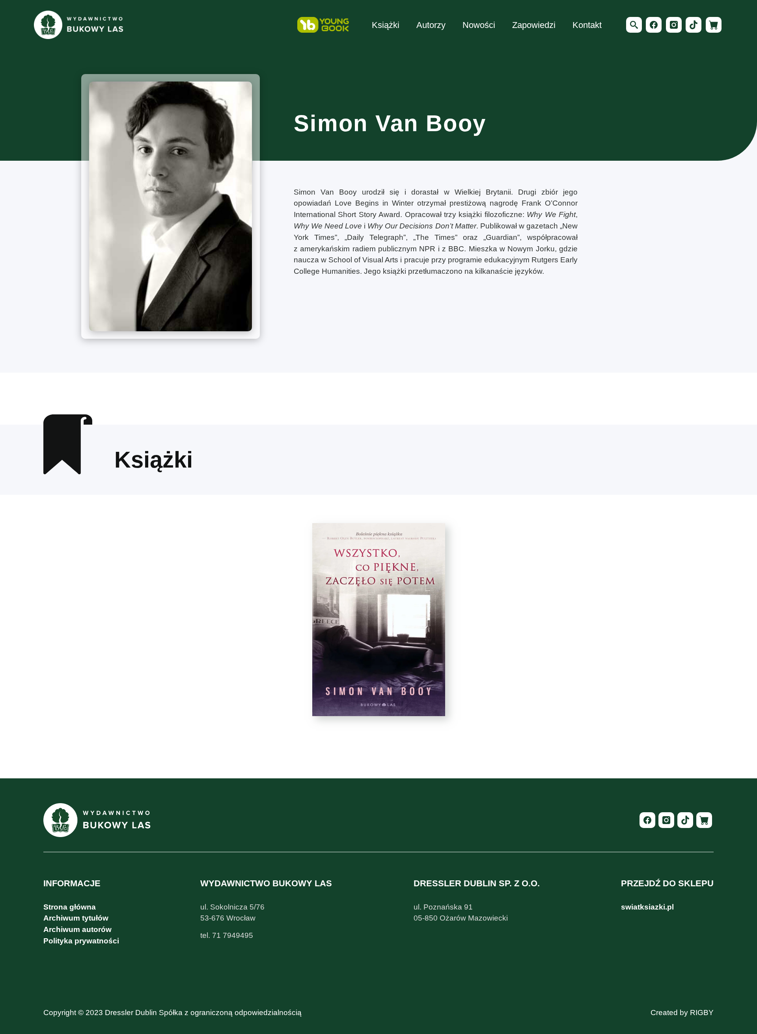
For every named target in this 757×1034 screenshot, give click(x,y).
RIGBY (702, 1012)
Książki (385, 25)
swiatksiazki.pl (647, 907)
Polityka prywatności (81, 941)
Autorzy (431, 25)
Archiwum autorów (77, 929)
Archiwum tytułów (75, 918)
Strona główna (69, 907)
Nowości (478, 25)
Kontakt (587, 25)
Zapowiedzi (534, 25)
